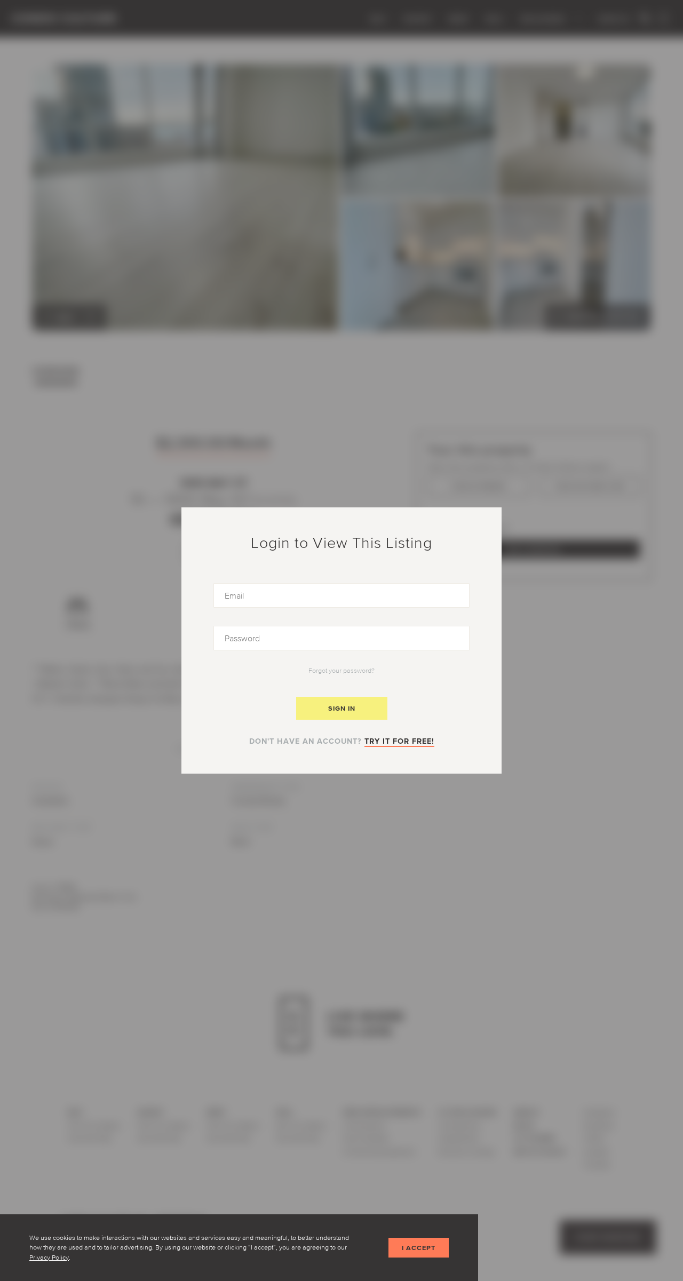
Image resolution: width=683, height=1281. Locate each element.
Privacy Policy (49, 1257)
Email (223, 587)
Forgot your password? (341, 670)
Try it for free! (399, 741)
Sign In (341, 708)
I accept (418, 1248)
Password (232, 629)
